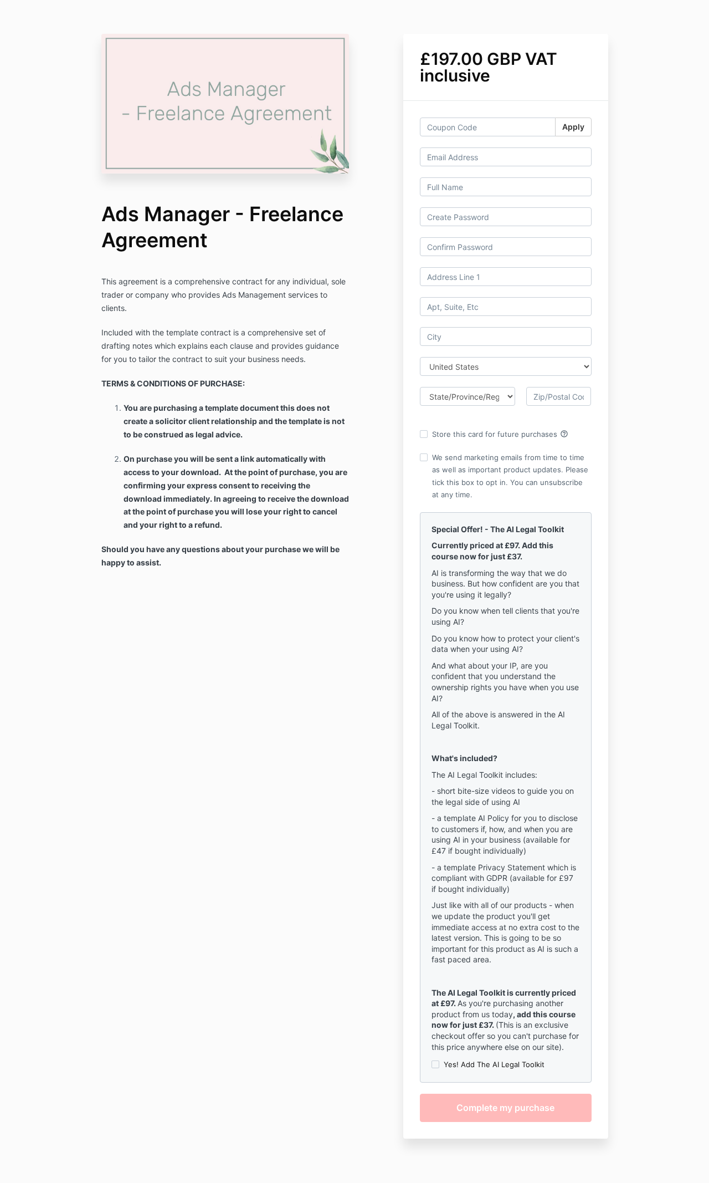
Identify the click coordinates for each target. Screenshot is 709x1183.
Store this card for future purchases (500, 434)
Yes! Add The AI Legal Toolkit (494, 1064)
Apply (573, 126)
